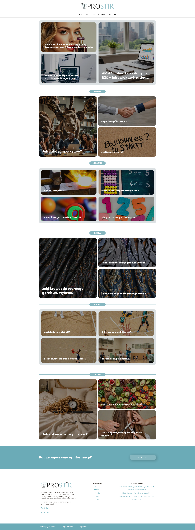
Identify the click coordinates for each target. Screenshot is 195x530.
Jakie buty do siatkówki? (57, 332)
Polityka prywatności (47, 527)
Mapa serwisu (67, 527)
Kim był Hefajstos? (54, 190)
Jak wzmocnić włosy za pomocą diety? (121, 404)
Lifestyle (112, 14)
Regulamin (83, 527)
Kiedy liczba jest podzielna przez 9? (62, 217)
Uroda (96, 14)
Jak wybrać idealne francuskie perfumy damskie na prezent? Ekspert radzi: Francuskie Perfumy (68, 45)
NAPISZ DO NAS (143, 457)
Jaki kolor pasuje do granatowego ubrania (123, 293)
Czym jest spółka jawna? (114, 121)
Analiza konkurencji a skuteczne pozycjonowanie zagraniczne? (61, 77)
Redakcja (45, 508)
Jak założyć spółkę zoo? (62, 151)
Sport (104, 14)
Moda (89, 14)
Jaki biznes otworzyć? (112, 152)
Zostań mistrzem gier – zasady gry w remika (136, 486)
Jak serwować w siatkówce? (116, 332)
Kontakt (45, 512)
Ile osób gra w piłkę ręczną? (116, 358)
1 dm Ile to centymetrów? (136, 490)
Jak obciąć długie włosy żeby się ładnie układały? (121, 433)
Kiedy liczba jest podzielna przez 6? (120, 190)
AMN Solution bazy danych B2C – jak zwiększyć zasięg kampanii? (124, 75)
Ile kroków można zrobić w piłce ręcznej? (65, 358)
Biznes (81, 14)
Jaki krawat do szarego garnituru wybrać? (123, 262)
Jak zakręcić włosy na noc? (65, 434)
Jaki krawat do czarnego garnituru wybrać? (62, 290)
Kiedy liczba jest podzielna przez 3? (120, 217)
